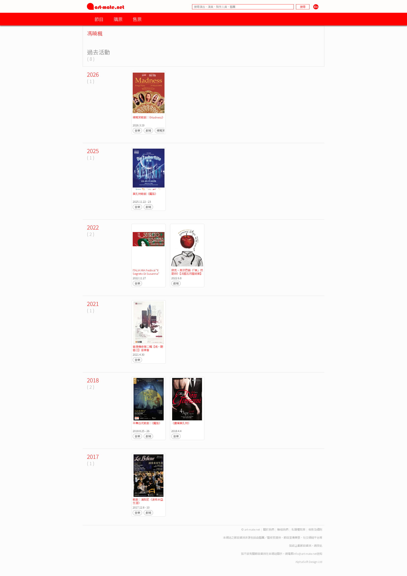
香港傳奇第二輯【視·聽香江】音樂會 (148, 348)
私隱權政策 (298, 529)
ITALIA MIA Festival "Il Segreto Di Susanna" (146, 272)
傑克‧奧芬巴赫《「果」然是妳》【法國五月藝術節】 (187, 272)
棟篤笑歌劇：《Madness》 (148, 117)
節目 (99, 19)
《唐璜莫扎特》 (181, 423)
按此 (319, 546)
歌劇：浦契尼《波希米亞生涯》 (148, 501)
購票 (118, 19)
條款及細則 (315, 529)
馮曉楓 (94, 33)
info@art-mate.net (305, 554)
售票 (137, 19)
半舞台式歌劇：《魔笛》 (147, 423)
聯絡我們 (282, 529)
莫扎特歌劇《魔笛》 (145, 194)
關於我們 (268, 529)
